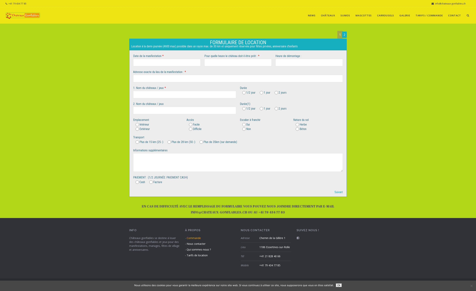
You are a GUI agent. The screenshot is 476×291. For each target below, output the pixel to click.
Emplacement (141, 120)
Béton (303, 129)
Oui (248, 124)
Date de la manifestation (147, 56)
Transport (138, 137)
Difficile (197, 129)
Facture (157, 182)
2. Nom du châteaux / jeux (148, 104)
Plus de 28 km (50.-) (183, 142)
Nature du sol (301, 120)
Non (248, 129)
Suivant (339, 192)
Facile (196, 124)
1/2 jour (250, 92)
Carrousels (385, 15)
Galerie (404, 15)
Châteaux (328, 15)
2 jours (283, 92)
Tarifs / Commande (429, 15)
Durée (243, 88)
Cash (142, 182)
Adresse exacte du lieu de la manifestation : (158, 72)
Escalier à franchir (250, 120)
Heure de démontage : (288, 56)
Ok (338, 285)
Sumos (345, 15)
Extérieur (144, 129)
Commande (194, 238)
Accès (190, 120)
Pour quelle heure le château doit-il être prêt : (230, 56)
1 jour (267, 92)
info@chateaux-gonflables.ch (450, 3)
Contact (454, 15)
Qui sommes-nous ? (199, 249)
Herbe (303, 124)
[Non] (471, 286)
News (311, 15)
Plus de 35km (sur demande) (220, 142)
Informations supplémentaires (150, 150)
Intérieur (144, 124)
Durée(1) (245, 104)
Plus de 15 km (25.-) (151, 142)
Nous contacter (196, 244)
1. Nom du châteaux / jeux (148, 88)
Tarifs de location (197, 255)
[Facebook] (298, 238)
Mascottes (364, 15)
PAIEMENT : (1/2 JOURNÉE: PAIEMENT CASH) (160, 177)
